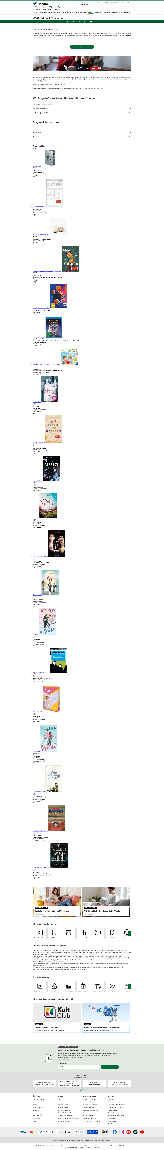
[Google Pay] (56, 1132)
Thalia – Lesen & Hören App (116, 1102)
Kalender (69, 933)
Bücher (54, 933)
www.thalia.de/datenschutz (78, 969)
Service (60, 1096)
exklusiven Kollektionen (109, 958)
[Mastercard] (32, 1132)
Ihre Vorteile (112, 1096)
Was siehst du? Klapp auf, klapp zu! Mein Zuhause (47, 364)
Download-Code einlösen (90, 1110)
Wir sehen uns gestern (39, 442)
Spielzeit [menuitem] (90, 12)
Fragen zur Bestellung (89, 1099)
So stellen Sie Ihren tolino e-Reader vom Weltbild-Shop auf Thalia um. (81, 88)
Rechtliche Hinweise (64, 1060)
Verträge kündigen (88, 1115)
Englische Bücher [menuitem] (44, 12)
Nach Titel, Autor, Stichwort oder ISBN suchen (91, 3)
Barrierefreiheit (37, 1115)
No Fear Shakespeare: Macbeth (41, 672)
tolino (34, 128)
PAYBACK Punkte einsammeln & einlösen (106, 1018)
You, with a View (38, 711)
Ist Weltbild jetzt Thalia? (40, 113)
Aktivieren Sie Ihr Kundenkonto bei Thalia (106, 902)
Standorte (36, 1110)
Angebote (127, 986)
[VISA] (23, 1132)
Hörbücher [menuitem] (83, 12)
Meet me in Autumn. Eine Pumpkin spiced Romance (47, 271)
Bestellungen (37, 132)
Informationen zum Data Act (91, 1121)
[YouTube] (142, 1132)
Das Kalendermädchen (39, 206)
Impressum (36, 1118)
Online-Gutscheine (88, 1107)
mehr (34, 148)
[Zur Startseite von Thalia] (41, 3)
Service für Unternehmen (65, 1115)
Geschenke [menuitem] (126, 12)
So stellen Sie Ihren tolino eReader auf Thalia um (82, 21)
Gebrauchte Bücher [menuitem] (62, 12)
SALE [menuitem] (120, 12)
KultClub (110, 1124)
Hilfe (59, 1099)
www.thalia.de (93, 950)
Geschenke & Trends (83, 933)
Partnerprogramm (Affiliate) (116, 1115)
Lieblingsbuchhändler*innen (116, 1105)
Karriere (35, 1102)
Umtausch (112, 986)
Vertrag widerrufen (82, 1090)
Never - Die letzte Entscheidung (41, 867)
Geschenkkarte (112, 1110)
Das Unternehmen (38, 1099)
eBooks (112, 933)
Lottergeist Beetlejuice (39, 338)
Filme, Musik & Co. (40, 933)
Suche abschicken (83, 4)
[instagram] (121, 1132)
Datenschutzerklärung (89, 1118)
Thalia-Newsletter (95, 963)
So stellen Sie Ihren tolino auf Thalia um (57, 902)
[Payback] (92, 1132)
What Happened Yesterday (40, 831)
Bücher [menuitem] (36, 12)
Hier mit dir (36, 517)
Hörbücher (127, 933)
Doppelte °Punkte (40, 986)
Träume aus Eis (37, 595)
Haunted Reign (37, 166)
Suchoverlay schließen (110, 3)
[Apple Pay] (67, 1132)
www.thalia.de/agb (60, 969)
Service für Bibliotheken (65, 1113)
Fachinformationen (38, 1107)
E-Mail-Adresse (62, 1064)
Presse (35, 1105)
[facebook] (115, 1132)
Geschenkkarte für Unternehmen (118, 1113)
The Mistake (36, 751)
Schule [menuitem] (53, 12)
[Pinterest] (128, 1132)
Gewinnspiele (69, 986)
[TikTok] (135, 1132)
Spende (54, 986)
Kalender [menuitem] (115, 12)
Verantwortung (37, 1113)
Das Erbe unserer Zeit (39, 791)
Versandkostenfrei (98, 986)
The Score (36, 634)
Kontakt (60, 1102)
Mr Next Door (37, 402)
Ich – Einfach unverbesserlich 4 (41, 308)
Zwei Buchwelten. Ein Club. (57, 1018)
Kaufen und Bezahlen (89, 1102)
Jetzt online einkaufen (82, 47)
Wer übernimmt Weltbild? (41, 108)
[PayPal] (79, 1132)
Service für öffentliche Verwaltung (68, 1118)
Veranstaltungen (113, 1121)
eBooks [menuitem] (72, 12)
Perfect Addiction (38, 481)
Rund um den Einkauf (89, 1096)
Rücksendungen (63, 1107)
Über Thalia (36, 1096)
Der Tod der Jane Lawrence (40, 556)
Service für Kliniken (64, 1121)
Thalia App (111, 1099)
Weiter (129, 12)
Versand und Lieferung (90, 1105)
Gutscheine (36, 137)
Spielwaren (98, 933)
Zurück (34, 933)
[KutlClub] (105, 1132)
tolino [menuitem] (77, 12)
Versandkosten (95, 1147)
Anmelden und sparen (110, 1067)
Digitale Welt (112, 1118)
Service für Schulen (64, 1110)
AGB (34, 1121)
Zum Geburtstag (83, 986)
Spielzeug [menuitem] (98, 12)
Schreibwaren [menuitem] (106, 12)
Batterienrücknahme (64, 1105)
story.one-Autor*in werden (116, 1107)
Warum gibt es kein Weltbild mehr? (44, 104)
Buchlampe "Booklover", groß (41, 234)
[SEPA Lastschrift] (44, 1132)
